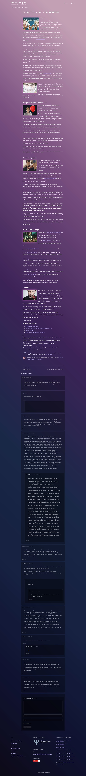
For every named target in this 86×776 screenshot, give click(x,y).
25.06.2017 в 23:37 (34, 607)
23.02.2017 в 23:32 (36, 580)
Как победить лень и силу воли (54, 232)
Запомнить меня (28, 723)
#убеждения (42, 349)
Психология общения (15, 748)
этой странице (48, 354)
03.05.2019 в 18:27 (29, 636)
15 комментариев (30, 14)
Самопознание (14, 750)
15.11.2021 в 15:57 (28, 677)
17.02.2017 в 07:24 (29, 415)
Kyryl (23, 392)
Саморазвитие (14, 745)
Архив (26, 7)
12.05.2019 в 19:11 (36, 646)
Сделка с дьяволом (30, 330)
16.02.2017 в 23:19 (29, 377)
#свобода (37, 349)
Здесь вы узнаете (44, 740)
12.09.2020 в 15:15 (36, 403)
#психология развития (31, 349)
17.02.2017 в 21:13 (29, 546)
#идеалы (24, 349)
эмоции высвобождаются (50, 178)
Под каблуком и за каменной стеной (55, 369)
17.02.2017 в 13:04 (34, 433)
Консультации (17, 7)
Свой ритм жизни (27, 369)
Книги (22, 7)
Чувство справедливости (33, 248)
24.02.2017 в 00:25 (37, 474)
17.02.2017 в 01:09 (28, 392)
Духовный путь (14, 753)
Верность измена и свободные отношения (37, 259)
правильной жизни (40, 39)
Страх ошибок (30, 279)
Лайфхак (13, 746)
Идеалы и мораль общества (32, 326)
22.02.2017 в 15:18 (30, 563)
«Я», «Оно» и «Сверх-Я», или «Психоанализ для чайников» (39, 328)
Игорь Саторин (18, 2)
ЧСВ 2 (28, 263)
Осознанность (14, 743)
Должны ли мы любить (32, 252)
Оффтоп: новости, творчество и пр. (18, 756)
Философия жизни (15, 751)
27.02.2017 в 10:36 (37, 591)
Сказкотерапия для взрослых (17, 755)
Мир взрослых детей (32, 269)
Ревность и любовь (31, 274)
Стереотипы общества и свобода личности (35, 332)
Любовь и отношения (15, 740)
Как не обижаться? (68, 749)
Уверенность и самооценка (16, 741)
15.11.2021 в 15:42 (28, 659)
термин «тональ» (47, 73)
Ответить (24, 388)
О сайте (12, 7)
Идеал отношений (46, 240)
